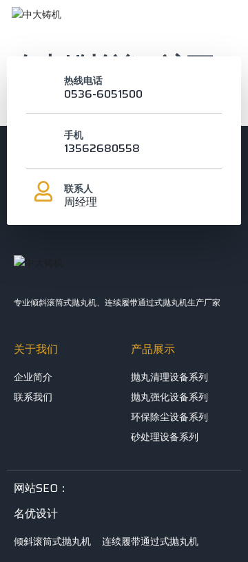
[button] (220, 24)
